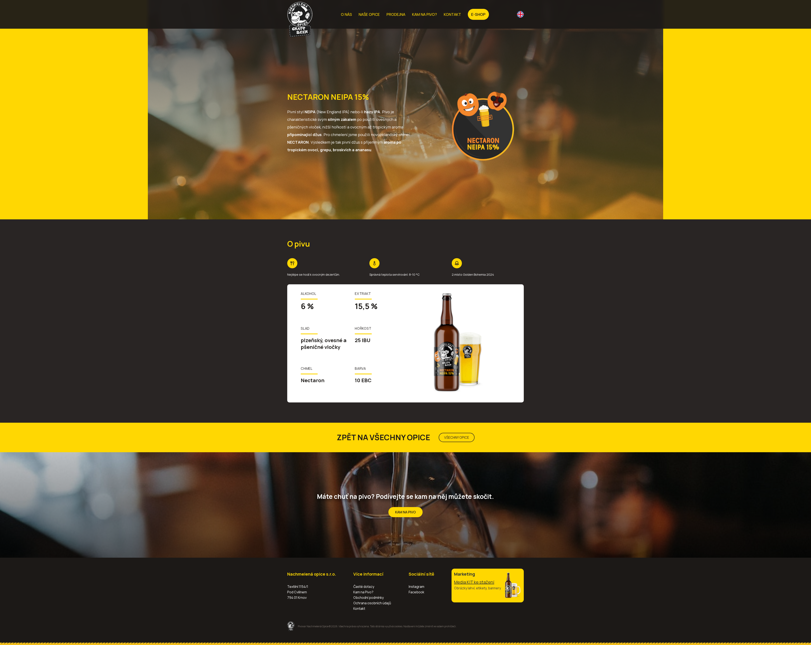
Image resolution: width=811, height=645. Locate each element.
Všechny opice (456, 437)
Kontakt (359, 608)
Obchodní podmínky (368, 597)
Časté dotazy (363, 586)
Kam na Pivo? (363, 592)
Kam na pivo (405, 512)
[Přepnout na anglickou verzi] (520, 14)
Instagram (416, 586)
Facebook (416, 592)
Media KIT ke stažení (474, 582)
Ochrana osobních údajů (372, 603)
